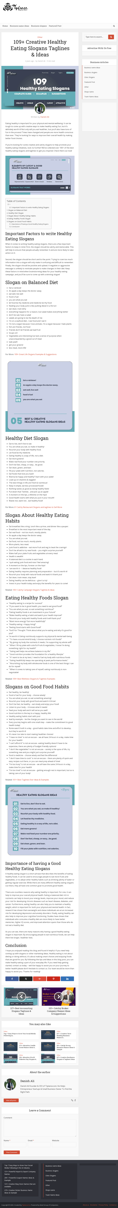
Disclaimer (93, 1205)
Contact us (113, 1205)
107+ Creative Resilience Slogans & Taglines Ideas (66, 1058)
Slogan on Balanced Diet (17, 210)
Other (5, 1031)
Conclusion (16, 227)
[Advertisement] (75, 22)
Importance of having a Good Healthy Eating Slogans (30, 224)
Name (7, 1140)
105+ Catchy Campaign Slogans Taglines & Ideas (34, 590)
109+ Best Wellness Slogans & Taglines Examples (34, 679)
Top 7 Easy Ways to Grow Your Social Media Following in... (20, 1035)
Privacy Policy (103, 1205)
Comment (8, 1117)
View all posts (11, 1100)
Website (55, 1140)
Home (5, 26)
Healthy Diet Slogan (16, 213)
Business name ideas (19, 26)
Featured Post (55, 26)
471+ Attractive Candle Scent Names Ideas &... (27, 1046)
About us (86, 1205)
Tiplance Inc (26, 1205)
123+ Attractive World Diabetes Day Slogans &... (28, 1058)
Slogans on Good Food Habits (19, 221)
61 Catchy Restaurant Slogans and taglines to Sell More (38, 507)
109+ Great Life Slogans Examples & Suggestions (35, 354)
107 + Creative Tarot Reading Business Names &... (64, 1036)
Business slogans (39, 26)
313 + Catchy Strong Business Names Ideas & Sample (66, 1047)
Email (31, 1140)
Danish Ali (41, 61)
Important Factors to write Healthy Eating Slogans (30, 207)
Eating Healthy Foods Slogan (19, 218)
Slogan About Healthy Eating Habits (22, 216)
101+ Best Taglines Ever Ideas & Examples (31, 779)
